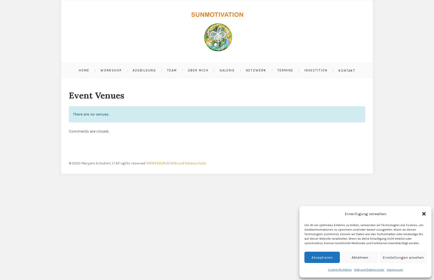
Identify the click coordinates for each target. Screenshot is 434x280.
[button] (423, 213)
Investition (316, 70)
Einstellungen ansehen (403, 257)
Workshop (111, 70)
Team (172, 70)
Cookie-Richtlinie (340, 269)
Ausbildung (144, 70)
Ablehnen (360, 257)
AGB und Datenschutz (369, 269)
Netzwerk (256, 70)
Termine (285, 70)
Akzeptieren (322, 257)
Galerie (227, 70)
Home (84, 70)
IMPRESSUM (156, 163)
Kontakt (347, 70)
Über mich (198, 70)
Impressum (395, 269)
